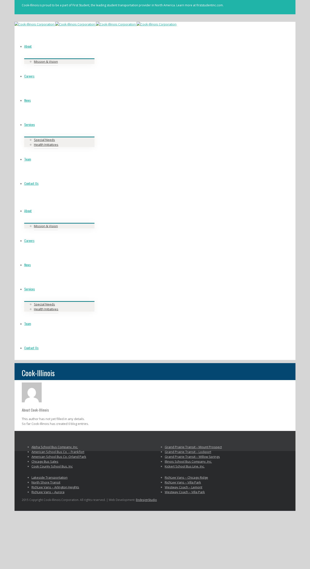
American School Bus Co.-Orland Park (58, 456)
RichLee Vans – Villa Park (183, 482)
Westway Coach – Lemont (183, 487)
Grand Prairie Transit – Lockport (188, 452)
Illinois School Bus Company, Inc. (188, 461)
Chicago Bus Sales (44, 461)
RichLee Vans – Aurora (47, 492)
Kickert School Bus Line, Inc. (185, 466)
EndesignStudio (146, 500)
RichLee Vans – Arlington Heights (55, 487)
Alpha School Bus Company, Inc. (54, 447)
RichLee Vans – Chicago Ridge (186, 477)
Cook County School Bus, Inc (52, 466)
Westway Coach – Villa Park (185, 492)
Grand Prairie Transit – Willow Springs (192, 456)
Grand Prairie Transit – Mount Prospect (193, 447)
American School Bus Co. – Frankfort (57, 452)
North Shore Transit (45, 482)
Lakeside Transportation (49, 477)
